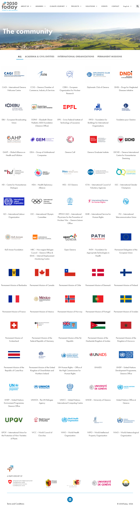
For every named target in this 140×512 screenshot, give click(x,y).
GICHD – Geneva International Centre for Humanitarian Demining (126, 155)
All (20, 56)
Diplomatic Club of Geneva (98, 87)
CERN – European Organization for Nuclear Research (70, 90)
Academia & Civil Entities (39, 56)
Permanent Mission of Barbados (14, 285)
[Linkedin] (70, 499)
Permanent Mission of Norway (70, 311)
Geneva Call (70, 152)
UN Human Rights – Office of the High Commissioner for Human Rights (70, 370)
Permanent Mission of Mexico (42, 311)
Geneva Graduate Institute (98, 152)
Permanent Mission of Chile (70, 285)
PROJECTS (75, 6)
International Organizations (76, 56)
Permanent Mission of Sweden (126, 311)
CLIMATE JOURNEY (57, 6)
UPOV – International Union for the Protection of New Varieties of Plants (14, 435)
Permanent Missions (109, 56)
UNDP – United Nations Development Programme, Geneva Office (126, 370)
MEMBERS (39, 6)
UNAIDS (98, 367)
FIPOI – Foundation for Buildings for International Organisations (98, 122)
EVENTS (105, 6)
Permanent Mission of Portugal (98, 311)
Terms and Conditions (15, 503)
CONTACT (115, 6)
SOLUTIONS (90, 6)
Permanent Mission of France (14, 311)
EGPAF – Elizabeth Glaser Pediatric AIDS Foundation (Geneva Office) (42, 122)
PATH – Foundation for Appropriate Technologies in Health (98, 252)
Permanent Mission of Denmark (98, 285)
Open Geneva (70, 249)
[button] (137, 6)
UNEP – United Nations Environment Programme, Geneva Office (14, 403)
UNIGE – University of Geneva (98, 400)
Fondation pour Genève (126, 119)
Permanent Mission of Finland (126, 285)
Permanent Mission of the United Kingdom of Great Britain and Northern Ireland (42, 370)
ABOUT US (25, 6)
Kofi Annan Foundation (14, 249)
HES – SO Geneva (70, 184)
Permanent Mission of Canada (42, 285)
